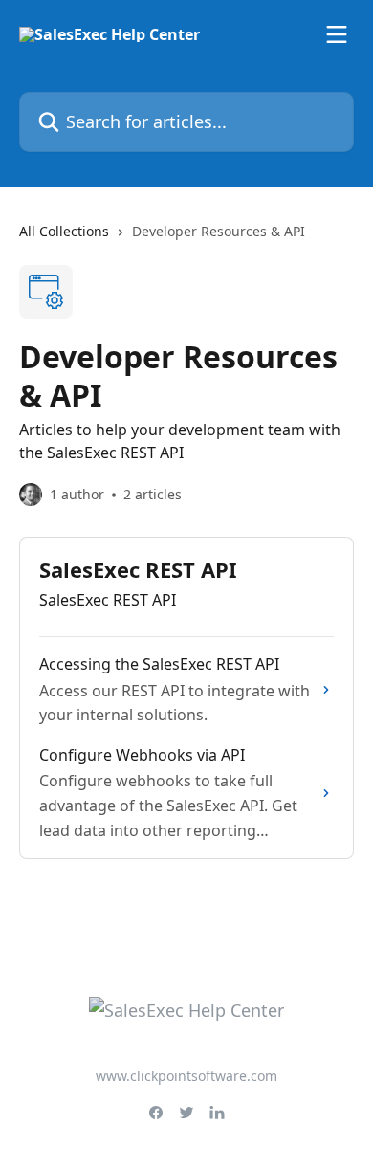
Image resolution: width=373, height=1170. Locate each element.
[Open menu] (336, 34)
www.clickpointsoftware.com (186, 1076)
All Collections (64, 231)
